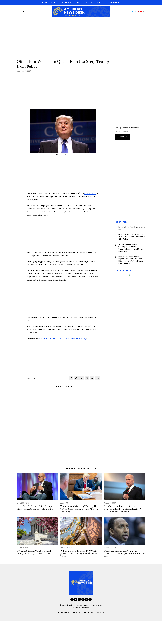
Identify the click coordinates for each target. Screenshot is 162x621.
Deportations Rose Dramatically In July (131, 228)
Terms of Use (87, 612)
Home (45, 2)
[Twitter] (132, 11)
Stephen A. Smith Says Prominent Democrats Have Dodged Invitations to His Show (124, 553)
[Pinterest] (138, 11)
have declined (90, 193)
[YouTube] (141, 11)
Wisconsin (67, 387)
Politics (66, 2)
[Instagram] (135, 11)
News (54, 2)
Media (89, 2)
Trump (57, 387)
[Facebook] (130, 11)
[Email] (144, 11)
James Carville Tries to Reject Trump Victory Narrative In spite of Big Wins (131, 236)
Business (115, 2)
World (78, 2)
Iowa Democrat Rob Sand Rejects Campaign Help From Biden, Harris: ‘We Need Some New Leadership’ (130, 259)
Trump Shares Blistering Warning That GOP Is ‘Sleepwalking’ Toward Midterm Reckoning (131, 247)
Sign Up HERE (66, 612)
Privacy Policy (101, 612)
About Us (77, 612)
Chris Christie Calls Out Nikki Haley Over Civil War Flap (62, 338)
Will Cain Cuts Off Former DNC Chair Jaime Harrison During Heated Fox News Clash (80, 553)
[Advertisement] (81, 34)
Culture (101, 2)
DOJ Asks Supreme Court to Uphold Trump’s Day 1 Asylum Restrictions (34, 552)
